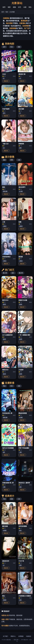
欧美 (11, 499)
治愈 (19, 386)
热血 (4, 386)
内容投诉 (28, 636)
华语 (4, 499)
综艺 (19, 7)
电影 (9, 7)
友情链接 (20, 636)
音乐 (13, 273)
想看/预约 (6, 81)
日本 (19, 499)
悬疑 (4, 160)
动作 (4, 47)
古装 (19, 160)
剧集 (14, 7)
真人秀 (5, 273)
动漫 (24, 7)
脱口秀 (21, 273)
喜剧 (19, 47)
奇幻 (11, 386)
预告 (30, 7)
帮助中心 (13, 636)
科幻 (11, 47)
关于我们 (5, 636)
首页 (4, 7)
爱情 (11, 160)
